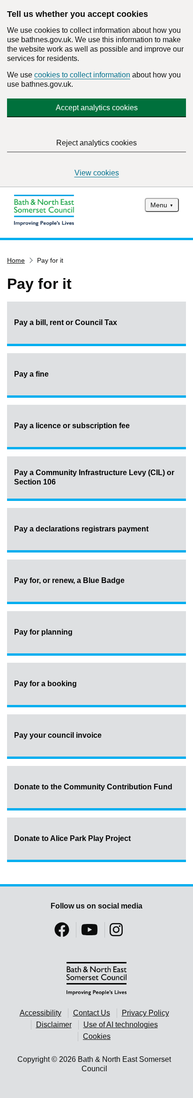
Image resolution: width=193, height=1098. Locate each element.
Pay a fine (31, 374)
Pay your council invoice (58, 735)
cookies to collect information (82, 75)
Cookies (97, 1036)
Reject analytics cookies (96, 143)
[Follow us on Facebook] (61, 933)
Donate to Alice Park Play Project (72, 838)
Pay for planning (43, 632)
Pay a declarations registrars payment (81, 529)
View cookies (96, 173)
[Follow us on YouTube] (89, 933)
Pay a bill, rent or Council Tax (65, 322)
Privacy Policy (145, 1013)
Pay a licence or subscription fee (72, 426)
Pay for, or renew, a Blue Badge (69, 580)
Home (16, 260)
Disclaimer (54, 1025)
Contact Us (91, 1013)
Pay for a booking (45, 684)
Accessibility (40, 1013)
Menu (158, 205)
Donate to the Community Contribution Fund (93, 787)
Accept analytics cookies (97, 108)
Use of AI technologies (120, 1025)
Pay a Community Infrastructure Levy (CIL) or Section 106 (94, 477)
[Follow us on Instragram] (116, 933)
